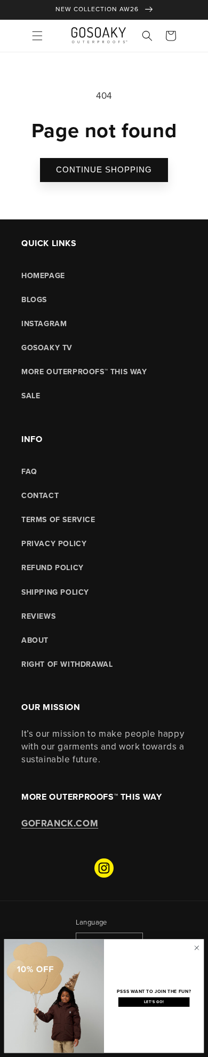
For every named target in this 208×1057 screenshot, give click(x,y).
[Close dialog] (197, 947)
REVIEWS (38, 616)
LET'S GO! (154, 1002)
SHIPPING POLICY (55, 592)
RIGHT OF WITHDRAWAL (67, 664)
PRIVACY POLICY (53, 543)
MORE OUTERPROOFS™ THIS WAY (84, 371)
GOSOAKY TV (47, 347)
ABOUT (35, 640)
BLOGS (34, 299)
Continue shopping (104, 169)
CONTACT (40, 495)
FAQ (29, 471)
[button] (37, 36)
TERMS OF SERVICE (58, 519)
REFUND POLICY (52, 567)
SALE (30, 395)
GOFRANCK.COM (59, 823)
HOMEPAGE (43, 275)
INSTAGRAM (44, 323)
